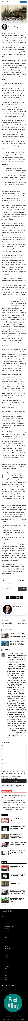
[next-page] (5, 858)
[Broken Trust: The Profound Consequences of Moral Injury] (5, 844)
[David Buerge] (4, 27)
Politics (3, 830)
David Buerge (14, 27)
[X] (11, 597)
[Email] (18, 597)
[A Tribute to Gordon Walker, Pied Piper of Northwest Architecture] (5, 852)
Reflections (4, 846)
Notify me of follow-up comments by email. (12, 776)
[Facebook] (7, 597)
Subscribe (22, 588)
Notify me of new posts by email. (10, 778)
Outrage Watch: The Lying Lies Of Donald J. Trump (17, 827)
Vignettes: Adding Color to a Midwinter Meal (6, 623)
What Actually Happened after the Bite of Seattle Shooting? (17, 899)
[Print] (21, 597)
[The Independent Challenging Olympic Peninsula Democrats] (5, 836)
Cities (3, 902)
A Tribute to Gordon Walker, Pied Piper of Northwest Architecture (18, 852)
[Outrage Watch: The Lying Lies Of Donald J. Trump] (5, 828)
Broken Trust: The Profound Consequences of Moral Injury (18, 844)
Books (3, 854)
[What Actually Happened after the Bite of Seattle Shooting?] (5, 900)
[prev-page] (2, 858)
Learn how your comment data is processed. (11, 787)
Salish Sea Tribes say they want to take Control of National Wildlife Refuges (17, 643)
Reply (8, 737)
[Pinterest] (14, 597)
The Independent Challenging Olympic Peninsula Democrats (16, 836)
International (4, 822)
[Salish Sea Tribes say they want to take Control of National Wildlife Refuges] (5, 643)
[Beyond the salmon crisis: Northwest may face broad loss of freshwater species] (5, 635)
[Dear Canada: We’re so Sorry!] (5, 820)
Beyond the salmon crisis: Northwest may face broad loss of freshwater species (17, 635)
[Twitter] (5, 917)
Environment (4, 637)
